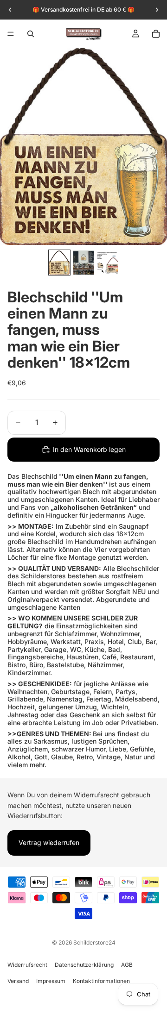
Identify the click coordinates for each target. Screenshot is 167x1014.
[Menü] (10, 33)
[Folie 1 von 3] (59, 262)
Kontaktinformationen (101, 980)
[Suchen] (30, 34)
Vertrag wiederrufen (49, 842)
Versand (18, 980)
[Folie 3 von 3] (107, 262)
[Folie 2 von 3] (83, 262)
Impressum (50, 980)
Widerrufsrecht (27, 964)
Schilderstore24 (94, 942)
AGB (127, 964)
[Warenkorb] (156, 34)
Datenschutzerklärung (84, 964)
